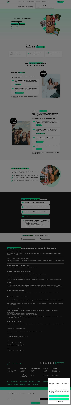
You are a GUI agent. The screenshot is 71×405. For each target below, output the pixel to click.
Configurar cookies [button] (59, 401)
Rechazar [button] (59, 395)
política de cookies (51, 392)
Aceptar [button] (59, 399)
